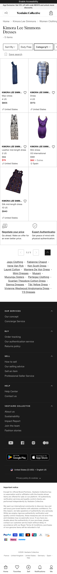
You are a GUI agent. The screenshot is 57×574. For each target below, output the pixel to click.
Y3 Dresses (28, 292)
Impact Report (12, 421)
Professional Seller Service (19, 376)
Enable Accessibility (28, 1)
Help (7, 386)
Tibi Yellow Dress (38, 284)
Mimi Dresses (20, 273)
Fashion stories (13, 430)
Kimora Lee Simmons (24, 21)
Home (6, 21)
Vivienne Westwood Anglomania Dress (26, 288)
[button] (51, 13)
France (6, 556)
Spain (49, 556)
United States (30, 556)
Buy (7, 331)
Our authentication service (19, 341)
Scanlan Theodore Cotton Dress (27, 281)
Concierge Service (15, 321)
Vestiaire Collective (17, 406)
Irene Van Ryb (15, 266)
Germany (41, 556)
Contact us (11, 396)
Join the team (12, 425)
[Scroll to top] (48, 252)
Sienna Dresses (15, 284)
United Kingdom (17, 556)
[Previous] (21, 252)
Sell (7, 356)
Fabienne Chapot (37, 262)
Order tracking (13, 336)
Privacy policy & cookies (27, 478)
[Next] (36, 252)
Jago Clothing (15, 262)
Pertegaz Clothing (38, 277)
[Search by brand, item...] (6, 13)
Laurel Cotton (12, 269)
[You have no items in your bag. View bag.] (51, 13)
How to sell (11, 361)
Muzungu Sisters (14, 277)
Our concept (11, 316)
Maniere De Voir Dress (37, 269)
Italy (28, 558)
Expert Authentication (44, 232)
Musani (36, 273)
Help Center (11, 391)
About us (10, 411)
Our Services (13, 311)
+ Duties (39, 160)
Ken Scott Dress (36, 266)
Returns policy (12, 346)
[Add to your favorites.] (25, 92)
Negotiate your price (13, 232)
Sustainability (12, 416)
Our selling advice (14, 366)
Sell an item (11, 371)
